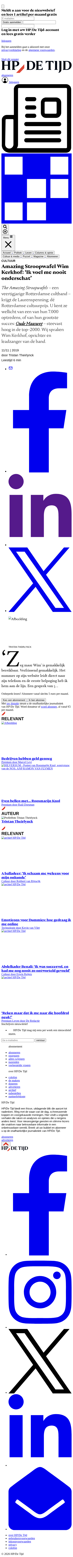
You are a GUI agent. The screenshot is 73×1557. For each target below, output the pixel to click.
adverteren (14, 1086)
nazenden (14, 1062)
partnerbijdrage (17, 1096)
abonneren (14, 1052)
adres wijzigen (17, 1058)
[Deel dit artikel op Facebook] (40, 471)
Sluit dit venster (10, 59)
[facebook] (40, 1254)
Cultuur (8, 260)
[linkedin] (40, 1465)
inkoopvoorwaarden (20, 1541)
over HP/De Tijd (18, 1535)
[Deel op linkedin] (40, 545)
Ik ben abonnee (36, 700)
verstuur (40, 1040)
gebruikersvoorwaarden (22, 1538)
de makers (14, 1080)
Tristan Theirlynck (17, 821)
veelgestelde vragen (19, 1065)
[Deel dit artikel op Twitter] (40, 611)
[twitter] (40, 1392)
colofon (13, 1077)
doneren (13, 1083)
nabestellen (15, 1093)
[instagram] (40, 1327)
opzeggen (14, 1055)
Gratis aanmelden (12, 22)
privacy (13, 1544)
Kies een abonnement (14, 700)
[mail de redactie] (40, 1529)
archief (12, 1090)
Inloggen (6, 40)
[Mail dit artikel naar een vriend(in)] (11, 369)
